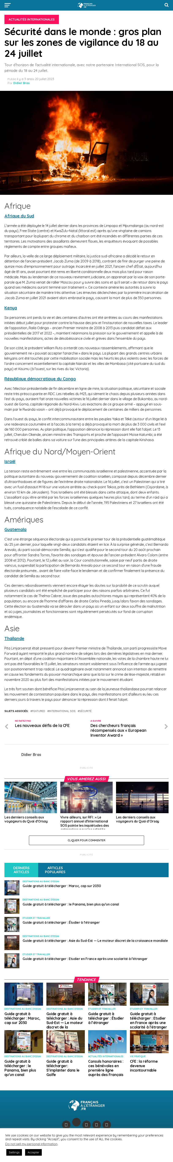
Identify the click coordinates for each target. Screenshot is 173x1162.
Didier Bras (21, 83)
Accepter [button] (33, 1152)
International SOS (62, 711)
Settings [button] (14, 1152)
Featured (38, 711)
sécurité (85, 711)
